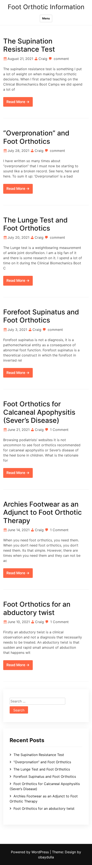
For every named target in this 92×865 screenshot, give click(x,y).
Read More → (18, 102)
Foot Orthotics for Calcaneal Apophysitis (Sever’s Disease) (39, 412)
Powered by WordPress (30, 852)
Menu (46, 18)
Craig (43, 59)
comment (61, 59)
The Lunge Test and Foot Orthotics (35, 224)
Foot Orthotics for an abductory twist (36, 608)
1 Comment (59, 429)
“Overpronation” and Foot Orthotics (36, 137)
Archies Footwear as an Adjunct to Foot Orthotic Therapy (42, 512)
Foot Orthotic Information (46, 7)
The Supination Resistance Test (29, 45)
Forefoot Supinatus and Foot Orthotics (41, 316)
